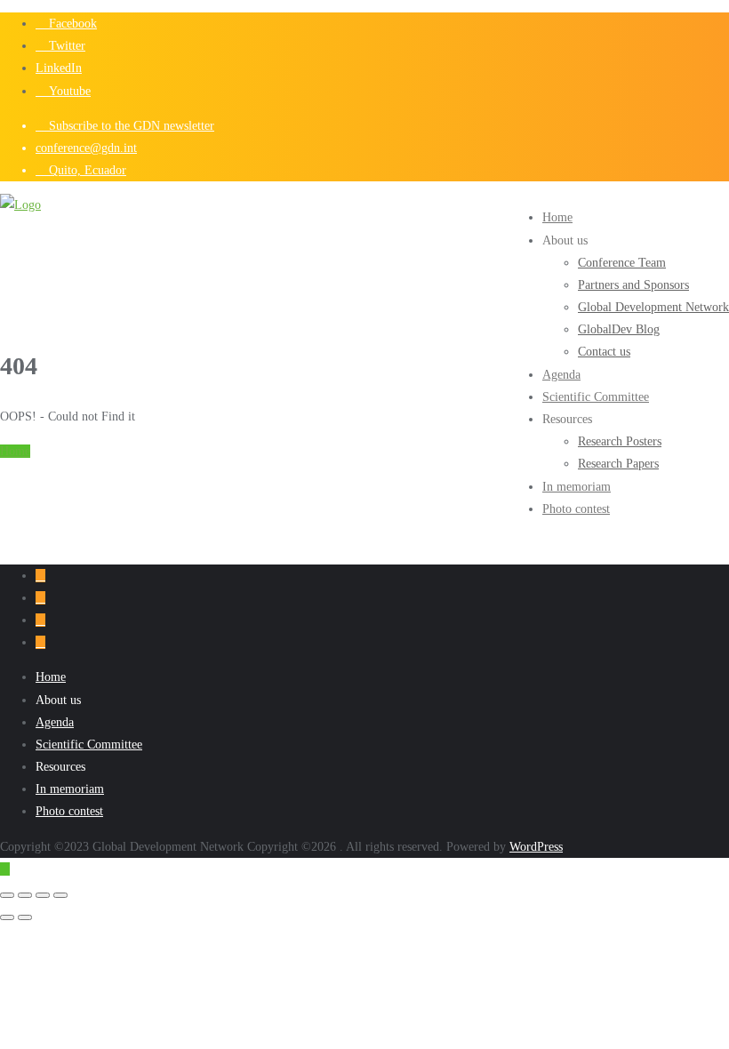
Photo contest (69, 811)
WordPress (536, 846)
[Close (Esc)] (60, 895)
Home (15, 451)
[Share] (43, 895)
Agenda (55, 722)
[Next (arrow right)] (25, 917)
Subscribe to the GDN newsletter (129, 125)
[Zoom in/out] (7, 895)
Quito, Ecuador (85, 170)
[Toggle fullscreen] (25, 895)
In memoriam (70, 789)
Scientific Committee (89, 744)
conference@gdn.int (86, 148)
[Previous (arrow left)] (7, 917)
